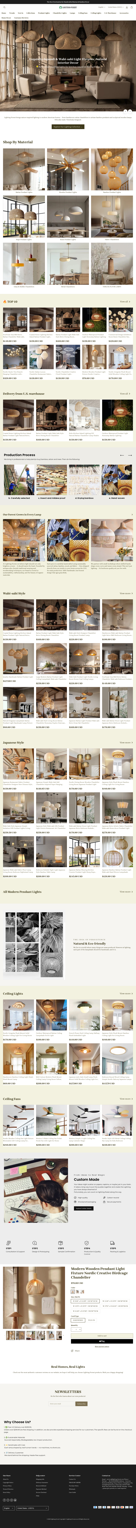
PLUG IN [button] (91, 1320)
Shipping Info (40, 1479)
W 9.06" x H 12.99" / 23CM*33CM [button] (85, 1301)
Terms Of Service (8, 1489)
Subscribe (81, 1404)
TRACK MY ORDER (74, 1482)
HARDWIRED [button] (78, 1320)
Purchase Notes (73, 1486)
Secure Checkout (41, 1492)
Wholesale (72, 1489)
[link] (30, 13)
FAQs (37, 1496)
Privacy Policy (7, 1486)
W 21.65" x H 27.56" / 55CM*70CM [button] (85, 1311)
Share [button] (77, 1351)
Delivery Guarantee (42, 1482)
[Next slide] (130, 455)
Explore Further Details (83, 1208)
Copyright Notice (8, 1482)
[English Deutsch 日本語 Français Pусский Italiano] (9, 1508)
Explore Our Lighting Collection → (68, 127)
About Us (5, 1479)
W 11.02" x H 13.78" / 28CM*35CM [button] (115, 1301)
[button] (4, 7)
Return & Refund (41, 1486)
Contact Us (72, 1479)
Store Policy (6, 1492)
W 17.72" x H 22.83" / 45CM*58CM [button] (115, 1306)
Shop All (75, 72)
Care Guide (72, 1492)
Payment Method (41, 1489)
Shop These (62, 72)
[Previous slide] (122, 455)
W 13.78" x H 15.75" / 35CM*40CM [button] (85, 1306)
